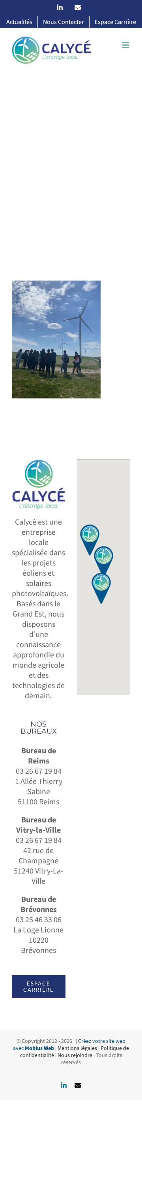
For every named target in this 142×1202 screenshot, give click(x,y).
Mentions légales (77, 1048)
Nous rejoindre (75, 1055)
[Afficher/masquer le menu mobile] (126, 45)
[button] (104, 561)
